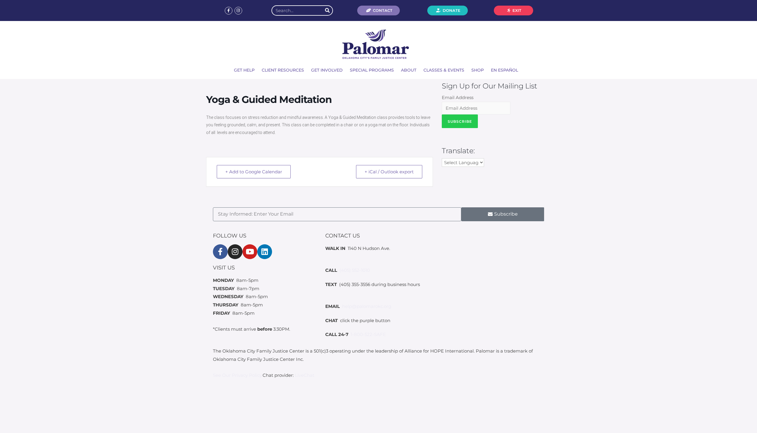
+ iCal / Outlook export (389, 172)
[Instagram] (238, 10)
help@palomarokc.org (366, 306)
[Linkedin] (264, 251)
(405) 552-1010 (354, 270)
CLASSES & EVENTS (443, 70)
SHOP (477, 70)
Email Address (457, 97)
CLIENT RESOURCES (283, 70)
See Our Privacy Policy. (238, 375)
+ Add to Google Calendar (253, 172)
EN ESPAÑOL (504, 70)
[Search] (327, 10)
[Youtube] (249, 251)
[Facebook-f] (228, 10)
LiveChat (304, 375)
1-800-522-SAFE (368, 334)
